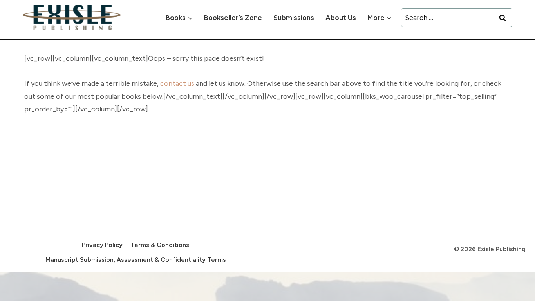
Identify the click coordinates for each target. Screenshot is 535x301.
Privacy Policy (102, 244)
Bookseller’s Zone (233, 17)
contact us (177, 83)
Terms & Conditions (159, 244)
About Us (340, 17)
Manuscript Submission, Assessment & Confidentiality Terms (135, 259)
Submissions (293, 17)
